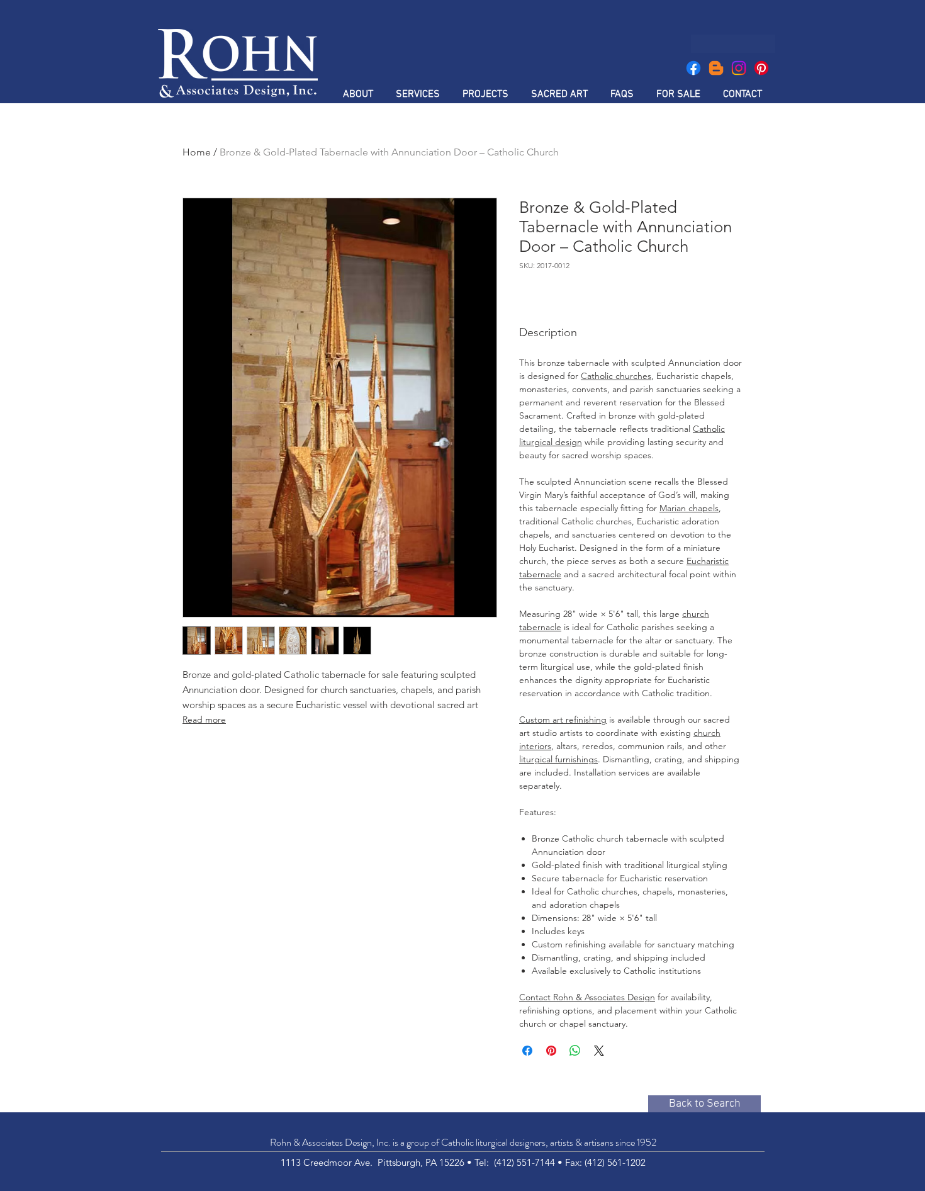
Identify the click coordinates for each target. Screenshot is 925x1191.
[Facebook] (693, 68)
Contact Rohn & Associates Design (587, 997)
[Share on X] (599, 1050)
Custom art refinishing (563, 719)
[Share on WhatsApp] (575, 1050)
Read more (204, 719)
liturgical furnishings (558, 759)
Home (196, 152)
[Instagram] (738, 68)
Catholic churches (616, 375)
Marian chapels (689, 508)
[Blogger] (716, 68)
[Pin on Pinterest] (551, 1050)
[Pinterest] (761, 68)
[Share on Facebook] (527, 1050)
